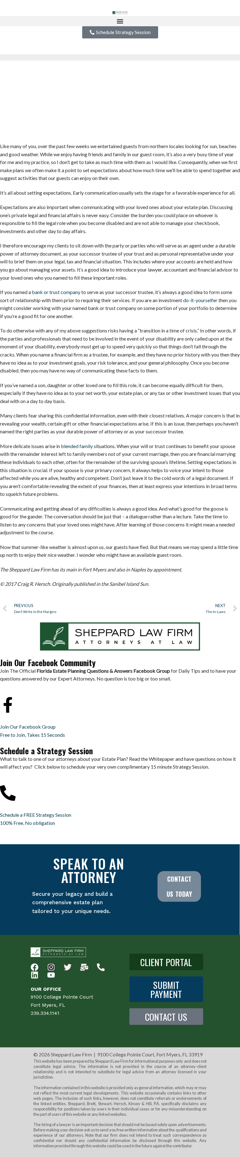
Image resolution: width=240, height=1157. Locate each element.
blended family (77, 446)
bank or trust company (56, 292)
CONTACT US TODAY (179, 886)
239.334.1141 (45, 1013)
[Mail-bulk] (84, 967)
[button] (120, 21)
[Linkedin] (34, 975)
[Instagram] (51, 967)
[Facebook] (34, 967)
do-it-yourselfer (200, 300)
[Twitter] (68, 967)
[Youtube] (51, 975)
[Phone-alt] (101, 967)
